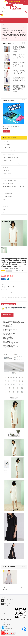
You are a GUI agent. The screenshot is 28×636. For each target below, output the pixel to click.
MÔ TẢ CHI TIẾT (7, 314)
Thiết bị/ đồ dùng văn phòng (9, 180)
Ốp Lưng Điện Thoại (7, 196)
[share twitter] (5, 279)
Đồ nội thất (5, 167)
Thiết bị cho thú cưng (7, 177)
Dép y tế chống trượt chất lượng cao (11, 126)
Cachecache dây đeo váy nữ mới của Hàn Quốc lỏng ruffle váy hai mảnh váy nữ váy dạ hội (14, 586)
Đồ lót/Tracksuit (6, 147)
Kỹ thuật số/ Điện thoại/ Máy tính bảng (11, 164)
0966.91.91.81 (7, 604)
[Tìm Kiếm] (26, 11)
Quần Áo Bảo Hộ (6, 624)
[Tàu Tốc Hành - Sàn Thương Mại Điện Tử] (14, 6)
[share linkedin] (8, 279)
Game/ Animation (7, 173)
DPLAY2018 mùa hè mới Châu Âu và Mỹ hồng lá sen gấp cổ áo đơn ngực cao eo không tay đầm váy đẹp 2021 (19, 72)
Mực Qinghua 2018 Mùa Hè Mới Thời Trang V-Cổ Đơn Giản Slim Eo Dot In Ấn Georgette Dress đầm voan (19, 48)
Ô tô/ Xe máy (6, 170)
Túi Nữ (4, 203)
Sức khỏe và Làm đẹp (8, 183)
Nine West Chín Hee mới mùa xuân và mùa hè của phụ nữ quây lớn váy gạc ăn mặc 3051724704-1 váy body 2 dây (19, 79)
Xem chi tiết (6, 131)
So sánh (17, 3)
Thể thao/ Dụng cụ (7, 160)
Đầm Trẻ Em (5, 206)
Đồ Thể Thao (5, 630)
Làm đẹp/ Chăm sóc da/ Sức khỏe (10, 157)
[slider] (3, 270)
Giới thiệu (5, 608)
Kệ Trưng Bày (6, 626)
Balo (4, 212)
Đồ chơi (4, 216)
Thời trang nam (6, 144)
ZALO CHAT (18, 606)
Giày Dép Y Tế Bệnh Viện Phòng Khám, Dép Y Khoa (14, 186)
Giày (4, 209)
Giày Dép (5, 622)
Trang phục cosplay (7, 193)
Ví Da (4, 199)
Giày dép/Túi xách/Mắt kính (9, 154)
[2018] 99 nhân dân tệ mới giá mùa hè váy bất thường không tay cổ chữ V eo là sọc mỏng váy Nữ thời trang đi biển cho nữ (19, 56)
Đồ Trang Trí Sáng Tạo (8, 190)
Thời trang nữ (6, 141)
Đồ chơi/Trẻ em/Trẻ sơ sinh (9, 150)
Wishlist (11, 3)
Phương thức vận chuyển (6, 612)
